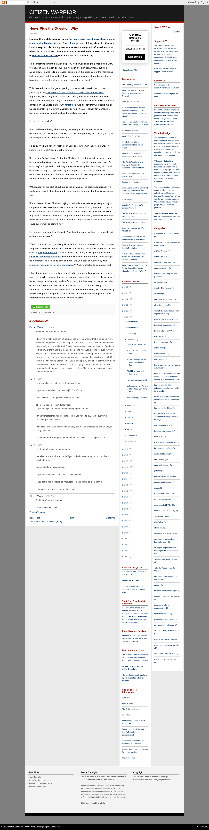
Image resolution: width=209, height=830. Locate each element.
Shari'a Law (159, 522)
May (128, 423)
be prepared (159, 282)
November (131, 328)
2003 (126, 545)
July (128, 411)
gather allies (159, 348)
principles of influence (163, 482)
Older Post (110, 518)
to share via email (161, 614)
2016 (126, 467)
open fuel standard (161, 465)
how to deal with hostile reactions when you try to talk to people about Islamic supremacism (167, 376)
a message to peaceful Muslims (166, 234)
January (130, 441)
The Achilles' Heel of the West (133, 222)
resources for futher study (165, 511)
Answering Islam (128, 758)
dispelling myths (160, 305)
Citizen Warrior (52, 12)
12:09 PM (49, 496)
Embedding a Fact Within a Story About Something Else (137, 389)
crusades (158, 294)
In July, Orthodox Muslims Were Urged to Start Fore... (137, 362)
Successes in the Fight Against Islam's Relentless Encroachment (134, 732)
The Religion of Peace (130, 709)
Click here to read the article (93, 803)
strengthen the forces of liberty (166, 559)
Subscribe (135, 56)
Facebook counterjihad (163, 325)
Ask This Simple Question (137, 398)
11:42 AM (49, 327)
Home (73, 518)
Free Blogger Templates (13, 827)
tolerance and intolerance (164, 625)
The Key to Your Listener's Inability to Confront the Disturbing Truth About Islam (133, 165)
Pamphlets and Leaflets (131, 182)
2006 (126, 527)
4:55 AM (38, 379)
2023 (126, 299)
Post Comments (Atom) (51, 522)
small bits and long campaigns (45, 256)
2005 (126, 533)
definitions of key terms (163, 299)
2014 (126, 479)
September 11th (160, 516)
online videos (159, 460)
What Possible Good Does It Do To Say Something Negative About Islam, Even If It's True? (134, 268)
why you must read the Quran (166, 659)
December (131, 322)
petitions (157, 471)
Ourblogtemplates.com (46, 827)
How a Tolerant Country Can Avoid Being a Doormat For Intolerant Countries (133, 257)
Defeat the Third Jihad (37, 787)
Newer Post (34, 518)
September (131, 340)
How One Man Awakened (137, 380)
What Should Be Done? (47, 507)
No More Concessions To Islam (40, 783)
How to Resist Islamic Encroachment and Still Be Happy (132, 145)
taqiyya (158, 181)
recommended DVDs (162, 505)
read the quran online (162, 494)
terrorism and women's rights (166, 591)
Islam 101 (126, 698)
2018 (126, 455)
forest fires (70, 104)
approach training (161, 268)
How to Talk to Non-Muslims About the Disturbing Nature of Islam (166, 417)
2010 (126, 503)
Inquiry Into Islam (35, 777)
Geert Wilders (160, 353)
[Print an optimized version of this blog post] (40, 309)
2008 (126, 515)
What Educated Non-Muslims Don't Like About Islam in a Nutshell (133, 93)
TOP (206, 827)
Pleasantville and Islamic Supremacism (97, 780)
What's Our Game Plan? (131, 136)
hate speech (159, 359)
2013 (126, 485)
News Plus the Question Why (53, 28)
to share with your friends (164, 619)
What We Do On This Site (132, 102)
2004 (126, 539)
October (130, 334)
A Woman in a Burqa (130, 130)
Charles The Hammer (163, 288)
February (130, 435)
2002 (126, 551)
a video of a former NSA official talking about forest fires (75, 92)
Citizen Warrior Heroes (37, 780)
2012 (126, 491)
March (129, 429)
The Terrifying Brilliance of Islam (134, 85)
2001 (126, 557)
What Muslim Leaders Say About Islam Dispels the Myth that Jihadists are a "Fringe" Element (135, 191)
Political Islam (127, 703)
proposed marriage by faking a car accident (51, 265)
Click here (134, 641)
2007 (126, 521)
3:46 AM (38, 445)
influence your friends (163, 431)
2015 (126, 473)
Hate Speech (127, 199)
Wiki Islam (126, 715)
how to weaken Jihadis (163, 425)
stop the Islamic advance (164, 533)
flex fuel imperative (161, 342)
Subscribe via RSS (130, 70)
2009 (126, 509)
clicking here (159, 51)
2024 (126, 293)
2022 (126, 305)
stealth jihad (159, 528)
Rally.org (169, 48)
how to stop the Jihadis (163, 408)
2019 (126, 449)
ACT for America (161, 251)
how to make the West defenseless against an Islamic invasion (166, 388)
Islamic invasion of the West (165, 442)
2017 (126, 461)
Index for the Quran (130, 580)
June (129, 417)
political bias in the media (164, 476)
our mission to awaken (45, 55)
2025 (126, 287)
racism (157, 488)
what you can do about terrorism (167, 645)
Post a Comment (37, 512)
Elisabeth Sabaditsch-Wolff (165, 319)
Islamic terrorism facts (163, 448)
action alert (158, 257)
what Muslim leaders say (164, 639)
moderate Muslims (161, 454)
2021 (126, 311)
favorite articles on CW (163, 331)
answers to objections (163, 262)
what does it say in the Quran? (166, 631)
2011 (126, 497)
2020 (126, 317)
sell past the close (47, 252)
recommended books (163, 499)
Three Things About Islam (137, 344)
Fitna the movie (160, 337)
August (130, 405)
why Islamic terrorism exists (165, 654)
